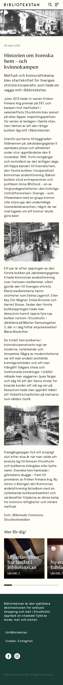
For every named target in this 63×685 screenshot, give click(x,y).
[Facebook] (8, 656)
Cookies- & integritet (19, 641)
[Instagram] (17, 656)
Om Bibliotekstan (16, 632)
